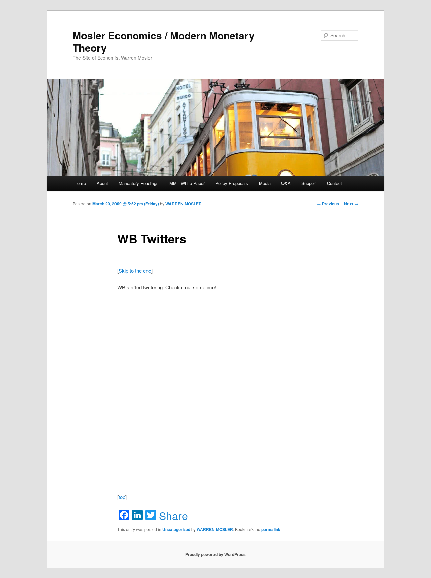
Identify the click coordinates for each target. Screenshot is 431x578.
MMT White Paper (187, 183)
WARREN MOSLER (183, 204)
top (122, 496)
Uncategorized (176, 529)
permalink (270, 529)
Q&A (286, 183)
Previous (328, 204)
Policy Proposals (231, 183)
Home (80, 183)
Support (309, 183)
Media (265, 183)
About (102, 183)
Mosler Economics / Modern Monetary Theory (164, 41)
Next (351, 204)
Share (173, 515)
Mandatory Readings (139, 183)
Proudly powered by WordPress (215, 554)
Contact (334, 183)
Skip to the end (135, 270)
